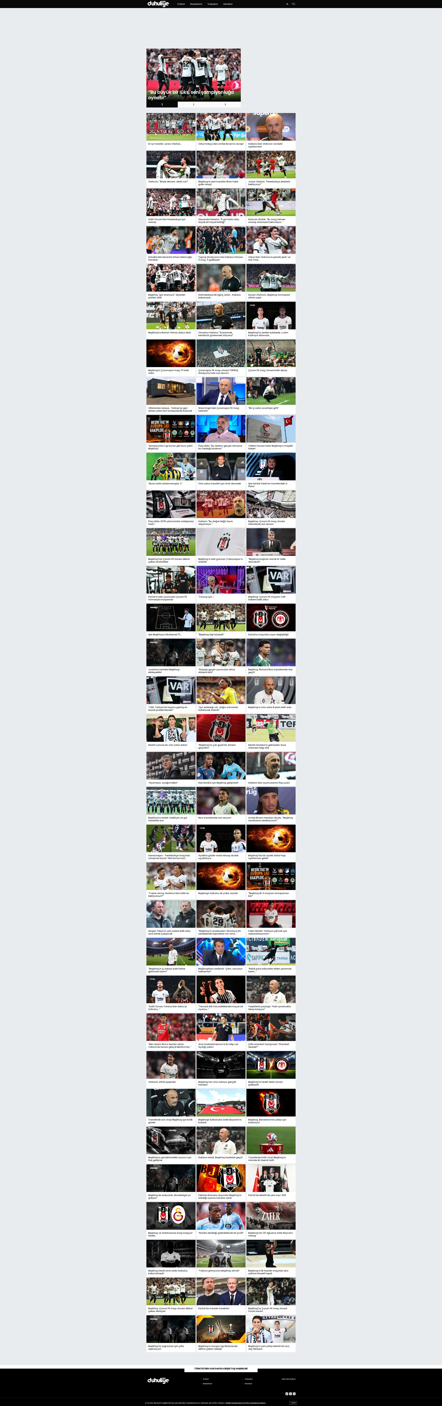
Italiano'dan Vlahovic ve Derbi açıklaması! (265, 145)
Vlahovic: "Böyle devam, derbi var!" (168, 181)
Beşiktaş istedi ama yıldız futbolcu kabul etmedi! (168, 1272)
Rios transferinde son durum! (214, 817)
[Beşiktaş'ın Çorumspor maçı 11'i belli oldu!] (171, 353)
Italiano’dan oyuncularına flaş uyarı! (269, 782)
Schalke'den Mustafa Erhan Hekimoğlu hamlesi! (170, 258)
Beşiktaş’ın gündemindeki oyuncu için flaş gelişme (169, 1159)
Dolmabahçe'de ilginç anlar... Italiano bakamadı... (219, 296)
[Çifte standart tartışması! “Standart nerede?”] (271, 1027)
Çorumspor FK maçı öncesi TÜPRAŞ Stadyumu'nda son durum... (218, 371)
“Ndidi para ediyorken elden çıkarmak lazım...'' (270, 970)
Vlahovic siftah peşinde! (162, 1082)
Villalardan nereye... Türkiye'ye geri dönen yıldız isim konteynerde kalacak (170, 409)
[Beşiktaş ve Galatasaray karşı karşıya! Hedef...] (171, 1216)
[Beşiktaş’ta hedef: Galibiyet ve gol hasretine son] (171, 801)
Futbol (181, 4)
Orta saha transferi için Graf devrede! (219, 483)
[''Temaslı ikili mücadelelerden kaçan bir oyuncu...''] (221, 989)
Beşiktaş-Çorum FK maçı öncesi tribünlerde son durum (266, 522)
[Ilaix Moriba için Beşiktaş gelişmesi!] (221, 766)
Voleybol (213, 4)
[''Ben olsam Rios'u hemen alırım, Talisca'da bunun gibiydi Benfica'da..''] (171, 1027)
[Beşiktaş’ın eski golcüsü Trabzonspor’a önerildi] (221, 542)
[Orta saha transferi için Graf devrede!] (221, 466)
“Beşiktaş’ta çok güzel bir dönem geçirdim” (217, 746)
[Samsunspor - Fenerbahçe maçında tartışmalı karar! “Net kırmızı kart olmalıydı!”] (171, 838)
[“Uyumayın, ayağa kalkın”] (171, 766)
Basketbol (196, 4)
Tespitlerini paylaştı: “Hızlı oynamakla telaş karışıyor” (269, 1008)
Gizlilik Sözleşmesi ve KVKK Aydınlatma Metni (245, 1403)
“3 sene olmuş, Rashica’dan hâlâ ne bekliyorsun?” (168, 894)
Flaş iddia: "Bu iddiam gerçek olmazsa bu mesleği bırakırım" (220, 447)
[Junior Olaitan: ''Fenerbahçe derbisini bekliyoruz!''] (271, 164)
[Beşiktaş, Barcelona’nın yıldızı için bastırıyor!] (271, 1102)
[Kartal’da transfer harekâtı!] (221, 1291)
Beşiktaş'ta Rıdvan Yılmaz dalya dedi (169, 332)
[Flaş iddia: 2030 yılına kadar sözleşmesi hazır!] (171, 504)
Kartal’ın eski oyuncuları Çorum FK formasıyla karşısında (167, 598)
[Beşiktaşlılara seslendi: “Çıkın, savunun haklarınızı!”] (221, 951)
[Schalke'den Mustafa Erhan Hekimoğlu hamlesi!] (171, 240)
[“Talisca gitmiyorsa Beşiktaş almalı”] (221, 1253)
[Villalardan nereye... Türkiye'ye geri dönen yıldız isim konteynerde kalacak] (171, 391)
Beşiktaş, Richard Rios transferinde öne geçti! (270, 671)
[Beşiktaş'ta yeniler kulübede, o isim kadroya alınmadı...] (271, 315)
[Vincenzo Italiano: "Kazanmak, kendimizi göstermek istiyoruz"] (221, 315)
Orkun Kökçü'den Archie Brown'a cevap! (221, 143)
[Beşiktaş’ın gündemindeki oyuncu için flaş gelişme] (171, 1140)
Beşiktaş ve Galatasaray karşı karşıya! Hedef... (170, 1234)
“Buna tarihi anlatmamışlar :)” (165, 483)
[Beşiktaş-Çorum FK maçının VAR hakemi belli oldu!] (271, 580)
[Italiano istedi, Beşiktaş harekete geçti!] (221, 1140)
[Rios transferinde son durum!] (221, 801)
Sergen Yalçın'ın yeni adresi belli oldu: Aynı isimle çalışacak (169, 932)
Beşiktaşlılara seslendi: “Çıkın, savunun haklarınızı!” (220, 970)
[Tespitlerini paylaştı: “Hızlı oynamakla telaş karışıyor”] (271, 989)
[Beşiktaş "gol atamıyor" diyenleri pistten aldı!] (171, 278)
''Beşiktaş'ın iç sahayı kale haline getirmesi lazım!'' (166, 970)
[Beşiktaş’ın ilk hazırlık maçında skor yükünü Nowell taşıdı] (271, 1253)
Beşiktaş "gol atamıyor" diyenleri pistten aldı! (166, 296)
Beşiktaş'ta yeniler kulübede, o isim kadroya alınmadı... (268, 334)
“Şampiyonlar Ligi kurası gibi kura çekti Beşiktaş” (170, 447)
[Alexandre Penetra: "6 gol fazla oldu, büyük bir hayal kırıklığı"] (221, 202)
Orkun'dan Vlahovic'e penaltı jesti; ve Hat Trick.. (269, 258)
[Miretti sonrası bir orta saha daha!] (171, 728)
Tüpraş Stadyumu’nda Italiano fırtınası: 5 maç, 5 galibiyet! (220, 258)
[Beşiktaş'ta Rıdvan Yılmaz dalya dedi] (171, 315)
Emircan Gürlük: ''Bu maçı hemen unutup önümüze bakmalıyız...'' (266, 220)
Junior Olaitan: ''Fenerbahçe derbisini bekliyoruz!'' (269, 183)
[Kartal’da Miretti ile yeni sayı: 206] (271, 1178)
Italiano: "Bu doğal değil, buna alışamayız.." (215, 522)
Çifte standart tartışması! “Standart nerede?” (268, 1045)
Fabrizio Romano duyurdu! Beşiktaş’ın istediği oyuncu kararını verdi (219, 1196)
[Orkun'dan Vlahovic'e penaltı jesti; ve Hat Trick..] (271, 240)
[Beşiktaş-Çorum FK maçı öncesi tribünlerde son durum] (271, 504)
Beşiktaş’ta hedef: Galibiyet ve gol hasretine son (167, 819)
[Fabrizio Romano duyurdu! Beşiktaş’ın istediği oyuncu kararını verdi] (221, 1178)
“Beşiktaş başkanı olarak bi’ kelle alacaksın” (267, 560)
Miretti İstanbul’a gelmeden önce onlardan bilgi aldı (267, 746)
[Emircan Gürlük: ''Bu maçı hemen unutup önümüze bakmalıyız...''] (271, 202)
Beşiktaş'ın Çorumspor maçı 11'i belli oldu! (168, 371)
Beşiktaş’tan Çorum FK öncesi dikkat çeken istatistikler (169, 560)
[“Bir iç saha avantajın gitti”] (271, 391)
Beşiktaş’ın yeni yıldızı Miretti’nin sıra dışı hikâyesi (268, 1347)
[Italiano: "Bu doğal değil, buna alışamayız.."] (221, 504)
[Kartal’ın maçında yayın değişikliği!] (271, 617)
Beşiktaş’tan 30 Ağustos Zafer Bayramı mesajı (270, 1234)
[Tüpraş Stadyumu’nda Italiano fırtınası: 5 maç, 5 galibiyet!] (221, 240)
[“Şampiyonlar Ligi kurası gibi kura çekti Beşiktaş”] (171, 429)
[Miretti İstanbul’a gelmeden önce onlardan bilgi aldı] (271, 728)
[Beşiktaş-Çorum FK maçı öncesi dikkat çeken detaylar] (171, 1291)
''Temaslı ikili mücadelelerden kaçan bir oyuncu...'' (220, 1008)
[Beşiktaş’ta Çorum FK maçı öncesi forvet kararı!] (271, 1291)
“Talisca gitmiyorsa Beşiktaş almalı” (219, 1270)
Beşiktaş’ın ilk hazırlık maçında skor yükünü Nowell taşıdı (268, 1272)
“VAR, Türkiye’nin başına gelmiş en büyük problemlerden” (167, 708)
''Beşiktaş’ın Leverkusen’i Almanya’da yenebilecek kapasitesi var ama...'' (219, 932)
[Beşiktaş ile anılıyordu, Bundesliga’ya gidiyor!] (171, 1178)
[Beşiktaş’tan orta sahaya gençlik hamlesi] (221, 1065)
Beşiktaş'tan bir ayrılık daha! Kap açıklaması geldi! (267, 857)
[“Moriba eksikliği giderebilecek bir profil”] (221, 1216)
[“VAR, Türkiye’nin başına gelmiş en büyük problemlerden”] (171, 690)
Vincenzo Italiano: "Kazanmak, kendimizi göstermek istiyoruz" (215, 334)
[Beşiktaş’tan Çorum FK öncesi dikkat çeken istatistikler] (171, 542)
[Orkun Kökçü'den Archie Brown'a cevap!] (221, 127)
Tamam (293, 1403)
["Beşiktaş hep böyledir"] (221, 617)
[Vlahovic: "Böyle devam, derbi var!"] (171, 164)
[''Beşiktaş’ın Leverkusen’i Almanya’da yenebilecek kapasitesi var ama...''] (221, 914)
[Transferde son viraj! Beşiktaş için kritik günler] (171, 1102)
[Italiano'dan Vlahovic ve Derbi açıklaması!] (271, 127)
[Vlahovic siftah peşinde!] (171, 1065)
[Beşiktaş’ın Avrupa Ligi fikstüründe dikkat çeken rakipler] (221, 1329)
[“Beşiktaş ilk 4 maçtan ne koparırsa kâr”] (271, 876)
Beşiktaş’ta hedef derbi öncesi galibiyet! (265, 1083)
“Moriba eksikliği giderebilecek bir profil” (221, 1233)
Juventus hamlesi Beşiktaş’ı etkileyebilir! (164, 671)
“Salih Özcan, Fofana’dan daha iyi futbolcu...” (167, 1008)
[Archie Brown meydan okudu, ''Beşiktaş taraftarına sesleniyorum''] (271, 801)
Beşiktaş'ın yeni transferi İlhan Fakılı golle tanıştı (218, 183)
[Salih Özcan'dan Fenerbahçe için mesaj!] (171, 202)
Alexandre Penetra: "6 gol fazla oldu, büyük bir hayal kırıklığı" (219, 220)
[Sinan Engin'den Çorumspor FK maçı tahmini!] (221, 391)
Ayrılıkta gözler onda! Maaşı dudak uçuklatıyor (218, 857)
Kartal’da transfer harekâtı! (213, 1308)
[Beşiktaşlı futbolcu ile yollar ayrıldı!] (221, 876)
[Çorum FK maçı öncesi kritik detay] (271, 353)
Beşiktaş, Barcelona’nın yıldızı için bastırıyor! (267, 1121)
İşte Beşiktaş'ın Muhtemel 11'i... (165, 634)
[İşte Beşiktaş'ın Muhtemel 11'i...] (171, 617)
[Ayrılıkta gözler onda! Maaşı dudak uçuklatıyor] (221, 838)
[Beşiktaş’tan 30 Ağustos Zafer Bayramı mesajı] (271, 1216)
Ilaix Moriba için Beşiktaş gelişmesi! (218, 782)
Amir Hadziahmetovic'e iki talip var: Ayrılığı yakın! (218, 1045)
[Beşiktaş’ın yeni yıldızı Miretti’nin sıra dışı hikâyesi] (271, 1329)
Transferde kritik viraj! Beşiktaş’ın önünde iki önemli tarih (267, 1159)
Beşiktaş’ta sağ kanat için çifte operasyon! (166, 1347)
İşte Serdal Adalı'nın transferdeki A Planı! (267, 485)
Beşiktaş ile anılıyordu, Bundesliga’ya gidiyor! (169, 1196)
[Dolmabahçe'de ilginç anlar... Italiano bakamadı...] (221, 278)
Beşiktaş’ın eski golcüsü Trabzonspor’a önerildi (220, 560)
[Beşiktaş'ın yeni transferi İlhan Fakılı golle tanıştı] (221, 164)
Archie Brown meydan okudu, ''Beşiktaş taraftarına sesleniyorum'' (270, 819)
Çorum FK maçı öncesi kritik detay (267, 370)
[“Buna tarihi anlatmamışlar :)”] (171, 466)
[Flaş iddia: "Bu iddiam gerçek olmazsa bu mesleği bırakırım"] (221, 429)
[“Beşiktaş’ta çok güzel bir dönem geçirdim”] (221, 728)
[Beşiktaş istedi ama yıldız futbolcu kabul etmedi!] (171, 1253)
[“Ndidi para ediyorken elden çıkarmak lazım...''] (271, 951)
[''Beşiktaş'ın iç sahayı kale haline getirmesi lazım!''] (171, 951)
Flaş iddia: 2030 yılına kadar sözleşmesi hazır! (171, 522)
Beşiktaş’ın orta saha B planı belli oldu (269, 707)
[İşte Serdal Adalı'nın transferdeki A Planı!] (271, 466)
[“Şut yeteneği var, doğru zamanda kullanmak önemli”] (221, 690)
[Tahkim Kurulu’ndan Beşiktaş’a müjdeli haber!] (271, 429)
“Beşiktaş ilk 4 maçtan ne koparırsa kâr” (268, 894)
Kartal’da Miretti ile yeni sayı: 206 (267, 1195)
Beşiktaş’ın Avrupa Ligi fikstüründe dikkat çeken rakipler (217, 1347)
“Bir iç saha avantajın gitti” (263, 408)
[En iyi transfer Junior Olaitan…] (171, 127)
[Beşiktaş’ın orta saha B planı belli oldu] (271, 690)
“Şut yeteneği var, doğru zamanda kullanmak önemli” (218, 708)
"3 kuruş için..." (206, 596)
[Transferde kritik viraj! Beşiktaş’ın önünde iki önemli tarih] (271, 1140)
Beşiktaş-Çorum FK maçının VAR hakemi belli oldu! (266, 598)
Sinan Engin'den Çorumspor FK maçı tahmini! (218, 409)
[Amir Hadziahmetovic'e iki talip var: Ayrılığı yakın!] (221, 1027)
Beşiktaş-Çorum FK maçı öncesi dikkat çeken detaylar (170, 1310)
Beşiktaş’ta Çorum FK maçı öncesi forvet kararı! (267, 1310)
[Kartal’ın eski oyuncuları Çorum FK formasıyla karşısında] (171, 580)
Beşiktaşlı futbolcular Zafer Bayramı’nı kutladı (220, 1121)
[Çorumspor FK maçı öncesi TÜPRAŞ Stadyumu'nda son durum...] (221, 353)
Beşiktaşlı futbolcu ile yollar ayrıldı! (218, 893)
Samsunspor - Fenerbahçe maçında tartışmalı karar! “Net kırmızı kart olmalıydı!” (169, 857)
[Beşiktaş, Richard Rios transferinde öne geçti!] (271, 652)
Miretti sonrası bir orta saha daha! (167, 745)
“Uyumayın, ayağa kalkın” (163, 782)
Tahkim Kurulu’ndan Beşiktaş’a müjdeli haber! (270, 447)
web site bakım (289, 1379)
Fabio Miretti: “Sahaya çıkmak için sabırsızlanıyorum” (267, 932)
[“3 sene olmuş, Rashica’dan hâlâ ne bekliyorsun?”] (171, 876)
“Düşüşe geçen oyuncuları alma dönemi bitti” (216, 671)
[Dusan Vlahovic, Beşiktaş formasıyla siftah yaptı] (271, 278)
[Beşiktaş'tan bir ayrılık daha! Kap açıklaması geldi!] (271, 838)
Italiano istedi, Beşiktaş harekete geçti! (220, 1157)
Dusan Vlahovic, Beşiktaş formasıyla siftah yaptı (269, 296)
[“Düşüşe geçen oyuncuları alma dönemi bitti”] (221, 652)
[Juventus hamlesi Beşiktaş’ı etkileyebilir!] (171, 652)
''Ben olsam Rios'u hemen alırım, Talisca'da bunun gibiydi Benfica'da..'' (169, 1045)
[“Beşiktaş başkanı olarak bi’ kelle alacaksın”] (271, 542)
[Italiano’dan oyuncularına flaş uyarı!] (271, 766)
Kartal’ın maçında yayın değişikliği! (268, 634)
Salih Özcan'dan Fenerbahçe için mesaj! (166, 220)
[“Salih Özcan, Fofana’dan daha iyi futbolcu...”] (171, 989)
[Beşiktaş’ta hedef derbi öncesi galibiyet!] (271, 1065)
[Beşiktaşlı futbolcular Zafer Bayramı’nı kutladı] (221, 1102)
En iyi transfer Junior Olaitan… (165, 143)
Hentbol (227, 4)
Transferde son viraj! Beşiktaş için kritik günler (170, 1121)
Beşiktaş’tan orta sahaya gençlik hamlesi (217, 1083)
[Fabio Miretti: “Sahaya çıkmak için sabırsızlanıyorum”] (271, 914)
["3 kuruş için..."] (221, 580)
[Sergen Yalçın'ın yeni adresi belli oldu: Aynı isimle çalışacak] (171, 914)
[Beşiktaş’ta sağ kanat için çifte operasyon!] (171, 1329)
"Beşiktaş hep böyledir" (211, 634)
